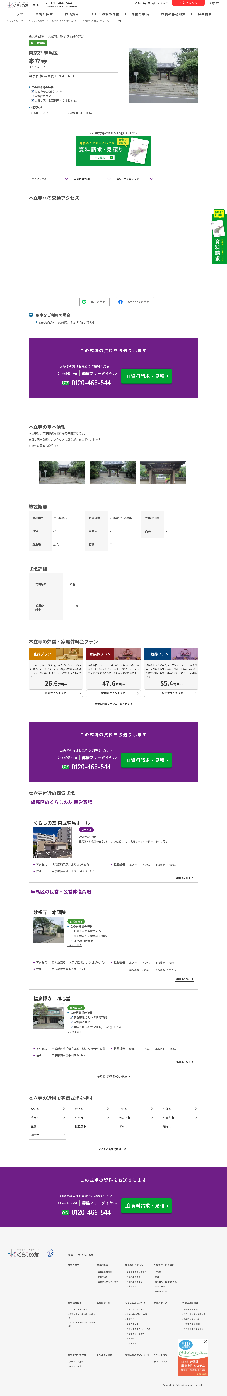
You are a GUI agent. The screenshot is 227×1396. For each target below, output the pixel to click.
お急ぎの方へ (188, 3)
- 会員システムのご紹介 (107, 1281)
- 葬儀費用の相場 (133, 1276)
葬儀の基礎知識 (173, 14)
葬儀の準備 (140, 14)
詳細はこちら (183, 877)
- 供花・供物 (159, 1286)
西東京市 (124, 1118)
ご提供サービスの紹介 (165, 1264)
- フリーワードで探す (77, 1309)
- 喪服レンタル (160, 1291)
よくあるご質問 (105, 1354)
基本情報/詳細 (82, 179)
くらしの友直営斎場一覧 (112, 1149)
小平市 (79, 1118)
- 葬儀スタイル (132, 1324)
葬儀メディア (160, 1302)
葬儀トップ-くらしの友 (81, 1255)
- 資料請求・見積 (75, 1361)
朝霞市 (35, 1135)
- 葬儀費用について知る (135, 1271)
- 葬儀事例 (130, 1338)
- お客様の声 (131, 1343)
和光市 (167, 1126)
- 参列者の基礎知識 (191, 1319)
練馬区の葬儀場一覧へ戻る (112, 1076)
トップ (18, 14)
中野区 (123, 1109)
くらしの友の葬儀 (105, 14)
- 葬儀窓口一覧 (74, 1366)
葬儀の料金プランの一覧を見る (112, 703)
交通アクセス (39, 179)
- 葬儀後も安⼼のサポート (136, 1333)
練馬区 (35, 1109)
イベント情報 (160, 1354)
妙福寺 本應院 (49, 912)
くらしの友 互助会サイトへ (150, 3)
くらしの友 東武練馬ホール (61, 822)
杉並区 (167, 1109)
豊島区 (35, 1118)
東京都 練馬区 (43, 52)
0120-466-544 (91, 382)
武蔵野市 (80, 1126)
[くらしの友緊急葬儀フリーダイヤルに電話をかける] (62, 5)
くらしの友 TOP (15, 20)
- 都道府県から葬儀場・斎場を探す (81, 1316)
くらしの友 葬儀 (36, 20)
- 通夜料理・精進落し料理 (165, 1281)
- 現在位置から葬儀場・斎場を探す (81, 1324)
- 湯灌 (156, 1276)
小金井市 (168, 1118)
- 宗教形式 (130, 1319)
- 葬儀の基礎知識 (190, 1309)
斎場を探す (44, 14)
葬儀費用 (72, 14)
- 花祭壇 (157, 1271)
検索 (215, 3)
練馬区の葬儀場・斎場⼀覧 (96, 20)
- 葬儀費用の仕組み (133, 1281)
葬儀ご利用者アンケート (137, 1354)
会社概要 (205, 14)
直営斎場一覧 (103, 1302)
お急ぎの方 (73, 1264)
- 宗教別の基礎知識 (191, 1324)
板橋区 (79, 1109)
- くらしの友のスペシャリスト (138, 1328)
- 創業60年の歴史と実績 (136, 1314)
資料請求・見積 (147, 376)
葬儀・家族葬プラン (128, 179)
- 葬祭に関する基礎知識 (193, 1328)
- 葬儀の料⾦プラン (133, 1286)
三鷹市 (35, 1126)
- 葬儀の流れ (102, 1276)
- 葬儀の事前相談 (104, 1271)
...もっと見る (160, 841)
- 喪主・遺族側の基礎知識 (194, 1314)
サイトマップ (160, 1361)
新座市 (123, 1126)
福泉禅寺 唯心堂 (51, 998)
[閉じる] (205, 1341)
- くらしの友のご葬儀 (134, 1309)
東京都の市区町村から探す (64, 20)
